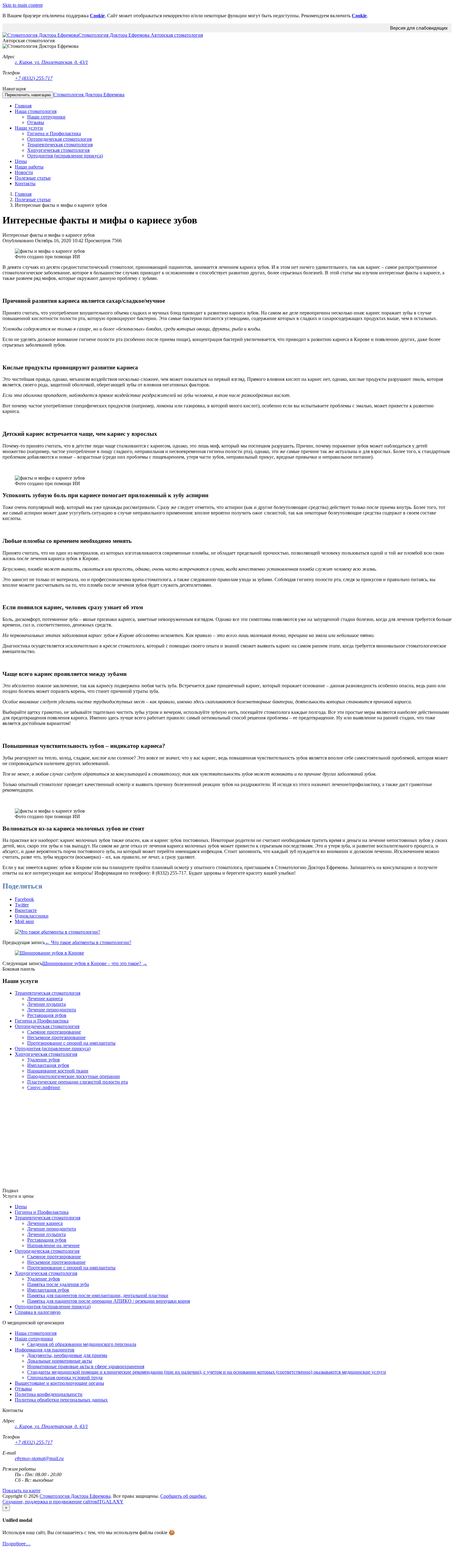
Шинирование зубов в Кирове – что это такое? (94, 963)
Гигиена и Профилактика (42, 1020)
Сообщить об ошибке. (183, 1496)
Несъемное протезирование (56, 1037)
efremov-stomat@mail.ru (39, 1458)
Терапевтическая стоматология (47, 993)
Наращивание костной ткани (57, 1070)
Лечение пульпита (46, 1004)
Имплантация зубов (48, 1065)
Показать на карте (21, 1490)
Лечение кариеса (45, 998)
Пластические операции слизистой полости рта (77, 1082)
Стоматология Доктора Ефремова (88, 94)
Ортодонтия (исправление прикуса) (52, 1048)
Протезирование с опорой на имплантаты (71, 1043)
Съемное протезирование (54, 1032)
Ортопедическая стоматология (47, 1026)
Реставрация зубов (46, 1015)
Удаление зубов (43, 1059)
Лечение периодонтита (51, 1009)
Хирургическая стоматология (46, 1054)
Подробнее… (16, 1543)
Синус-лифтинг (44, 1087)
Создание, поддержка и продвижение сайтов (49, 1501)
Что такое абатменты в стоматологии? (88, 942)
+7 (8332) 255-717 (34, 78)
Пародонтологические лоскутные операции (73, 1076)
